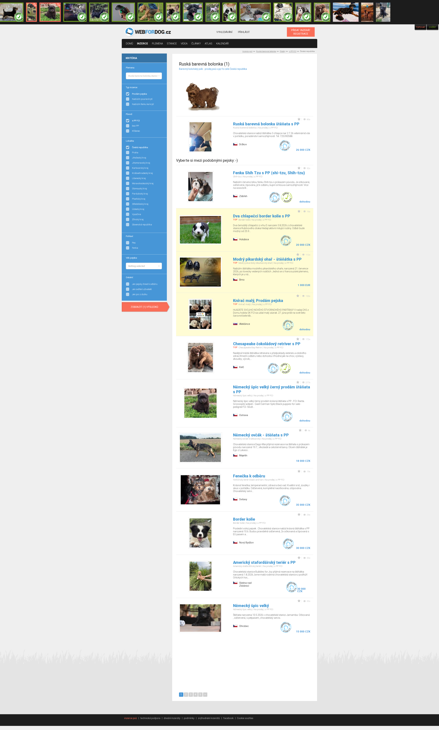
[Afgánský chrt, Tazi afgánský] (162, 75)
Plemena (157, 43)
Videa (184, 43)
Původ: (129, 114)
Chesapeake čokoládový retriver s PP (266, 344)
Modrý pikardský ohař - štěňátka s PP (267, 259)
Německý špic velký (251, 605)
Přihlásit (244, 32)
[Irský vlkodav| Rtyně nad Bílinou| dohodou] (255, 12)
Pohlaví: (129, 236)
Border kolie (244, 519)
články (196, 43)
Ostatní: (129, 277)
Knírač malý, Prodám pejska (258, 300)
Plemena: (130, 68)
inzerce (142, 43)
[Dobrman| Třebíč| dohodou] (346, 12)
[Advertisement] (277, 89)
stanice (172, 43)
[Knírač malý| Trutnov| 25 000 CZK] (31, 12)
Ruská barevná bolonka (266, 51)
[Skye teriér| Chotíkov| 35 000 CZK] (193, 12)
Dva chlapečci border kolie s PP (261, 216)
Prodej (282, 51)
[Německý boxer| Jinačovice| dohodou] (283, 12)
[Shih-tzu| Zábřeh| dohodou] (303, 12)
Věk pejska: (131, 258)
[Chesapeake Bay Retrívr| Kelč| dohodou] (322, 12)
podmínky (189, 718)
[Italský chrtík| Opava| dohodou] (212, 12)
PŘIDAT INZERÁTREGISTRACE (300, 32)
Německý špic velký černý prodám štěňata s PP (271, 389)
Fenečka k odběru (249, 476)
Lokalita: (130, 141)
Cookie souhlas (245, 718)
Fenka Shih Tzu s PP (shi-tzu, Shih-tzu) (269, 173)
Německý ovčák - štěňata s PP (261, 435)
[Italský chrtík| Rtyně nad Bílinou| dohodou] (123, 12)
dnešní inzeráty (172, 718)
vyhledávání (224, 32)
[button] (144, 76)
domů (129, 43)
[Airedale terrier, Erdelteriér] (162, 79)
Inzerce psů (247, 51)
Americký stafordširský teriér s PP (264, 562)
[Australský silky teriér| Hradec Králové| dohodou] (99, 12)
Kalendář (222, 43)
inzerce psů (130, 718)
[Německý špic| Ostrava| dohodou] (50, 12)
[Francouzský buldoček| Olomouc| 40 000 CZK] (173, 12)
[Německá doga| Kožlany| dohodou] (367, 12)
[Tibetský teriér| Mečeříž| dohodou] (229, 12)
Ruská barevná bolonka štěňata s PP (266, 124)
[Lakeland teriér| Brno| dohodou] (150, 12)
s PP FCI (292, 51)
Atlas (208, 43)
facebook (228, 718)
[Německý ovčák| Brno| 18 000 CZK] (383, 12)
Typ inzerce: (132, 87)
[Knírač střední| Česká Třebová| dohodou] (75, 12)
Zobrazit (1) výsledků (144, 307)
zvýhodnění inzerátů (209, 718)
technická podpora (150, 718)
